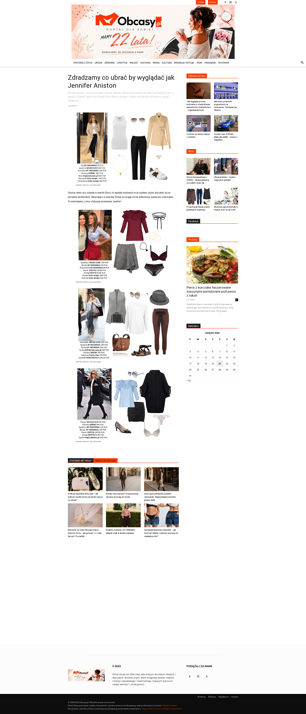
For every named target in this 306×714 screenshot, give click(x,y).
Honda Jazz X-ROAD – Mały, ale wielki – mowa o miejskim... (225, 137)
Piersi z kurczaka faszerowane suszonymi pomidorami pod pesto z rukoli (211, 291)
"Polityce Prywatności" (172, 708)
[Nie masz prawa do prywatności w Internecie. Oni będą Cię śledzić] (226, 90)
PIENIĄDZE (210, 62)
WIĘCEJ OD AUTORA (105, 460)
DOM (199, 62)
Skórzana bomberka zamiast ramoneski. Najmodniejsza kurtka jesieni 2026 (160, 497)
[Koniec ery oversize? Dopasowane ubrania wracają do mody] (123, 479)
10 (190, 357)
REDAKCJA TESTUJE (184, 62)
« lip (188, 380)
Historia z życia (82, 62)
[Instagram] (230, 2)
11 (198, 357)
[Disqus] (123, 594)
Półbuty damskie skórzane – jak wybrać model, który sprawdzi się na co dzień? (85, 497)
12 (205, 357)
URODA (98, 62)
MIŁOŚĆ (134, 62)
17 (190, 363)
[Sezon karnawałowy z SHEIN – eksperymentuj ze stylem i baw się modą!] (198, 166)
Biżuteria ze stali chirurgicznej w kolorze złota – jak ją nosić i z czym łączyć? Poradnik (85, 533)
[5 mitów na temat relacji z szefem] (198, 123)
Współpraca (223, 696)
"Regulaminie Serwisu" (151, 708)
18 (198, 363)
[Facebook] (225, 2)
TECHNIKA (223, 62)
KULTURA (167, 62)
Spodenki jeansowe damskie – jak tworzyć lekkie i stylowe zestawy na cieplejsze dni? (161, 533)
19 (205, 363)
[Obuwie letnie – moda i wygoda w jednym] (226, 166)
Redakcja (202, 696)
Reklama (212, 696)
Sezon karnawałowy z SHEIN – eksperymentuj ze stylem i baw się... (197, 180)
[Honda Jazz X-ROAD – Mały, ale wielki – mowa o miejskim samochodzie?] (226, 123)
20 (212, 363)
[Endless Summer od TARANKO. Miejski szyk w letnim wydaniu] (123, 515)
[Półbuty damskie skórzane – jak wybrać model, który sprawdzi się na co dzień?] (85, 479)
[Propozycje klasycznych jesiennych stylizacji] (198, 196)
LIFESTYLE (122, 62)
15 (227, 357)
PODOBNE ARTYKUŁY (80, 460)
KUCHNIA (145, 62)
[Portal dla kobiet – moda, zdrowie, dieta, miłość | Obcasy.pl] (153, 31)
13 (212, 357)
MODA (156, 62)
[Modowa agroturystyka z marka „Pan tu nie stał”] (226, 196)
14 (220, 357)
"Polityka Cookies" (170, 705)
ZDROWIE (110, 62)
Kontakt (234, 696)
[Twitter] (235, 2)
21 (220, 363)
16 (234, 357)
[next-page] (75, 541)
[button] (302, 62)
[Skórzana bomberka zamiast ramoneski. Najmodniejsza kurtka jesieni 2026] (161, 479)
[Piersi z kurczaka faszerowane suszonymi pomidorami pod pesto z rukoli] (212, 265)
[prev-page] (70, 541)
